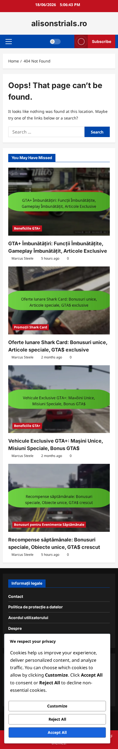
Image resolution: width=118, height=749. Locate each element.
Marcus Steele (22, 258)
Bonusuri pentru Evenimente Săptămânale (49, 524)
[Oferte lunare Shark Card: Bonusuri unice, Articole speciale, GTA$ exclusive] (59, 300)
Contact (15, 596)
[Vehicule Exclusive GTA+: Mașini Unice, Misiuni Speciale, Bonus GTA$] (59, 399)
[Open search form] (67, 41)
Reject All (57, 719)
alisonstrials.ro (59, 23)
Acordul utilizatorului (28, 617)
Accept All (57, 732)
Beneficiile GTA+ (27, 228)
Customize (57, 706)
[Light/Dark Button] (55, 41)
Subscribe (101, 41)
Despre (15, 628)
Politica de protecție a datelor (35, 606)
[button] (9, 41)
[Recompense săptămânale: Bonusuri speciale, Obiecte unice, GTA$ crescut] (59, 498)
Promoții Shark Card (30, 327)
